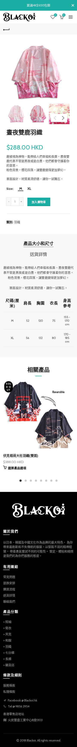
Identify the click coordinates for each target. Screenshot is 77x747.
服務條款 (9, 685)
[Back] (6, 29)
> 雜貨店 (8, 665)
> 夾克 (7, 634)
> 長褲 (7, 659)
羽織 (17, 222)
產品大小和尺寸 (38, 243)
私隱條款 (9, 692)
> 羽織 (7, 646)
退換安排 (9, 583)
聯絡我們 (9, 601)
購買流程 (9, 589)
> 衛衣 (7, 628)
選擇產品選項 (17, 468)
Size (9, 189)
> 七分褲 (8, 653)
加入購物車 (39, 202)
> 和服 (7, 640)
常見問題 (9, 577)
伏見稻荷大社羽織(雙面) (20, 455)
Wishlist (55, 15)
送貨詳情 (38, 254)
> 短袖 (7, 622)
